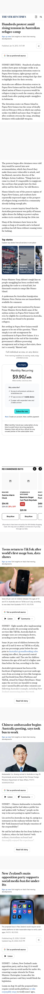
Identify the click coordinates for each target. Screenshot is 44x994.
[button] (36, 17)
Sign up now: (6, 36)
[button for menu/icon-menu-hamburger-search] (40, 16)
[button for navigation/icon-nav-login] (36, 17)
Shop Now (10, 516)
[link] (14, 17)
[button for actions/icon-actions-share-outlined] (38, 46)
